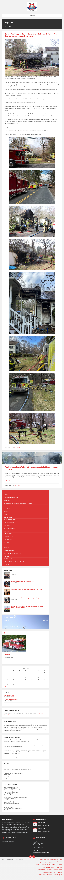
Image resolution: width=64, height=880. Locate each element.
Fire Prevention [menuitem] (51, 866)
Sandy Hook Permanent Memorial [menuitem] (54, 874)
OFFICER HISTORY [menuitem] (58, 871)
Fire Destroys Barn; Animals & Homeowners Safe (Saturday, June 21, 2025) (31, 468)
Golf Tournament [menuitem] (46, 867)
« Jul (5, 686)
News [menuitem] (60, 869)
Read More (7, 480)
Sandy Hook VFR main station (44, 825)
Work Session (41, 822)
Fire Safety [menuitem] (59, 866)
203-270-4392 (40, 850)
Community (12, 696)
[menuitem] (26, 492)
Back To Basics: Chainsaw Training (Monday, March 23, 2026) (26, 598)
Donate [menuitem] (48, 864)
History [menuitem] (52, 867)
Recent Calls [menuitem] (42, 874)
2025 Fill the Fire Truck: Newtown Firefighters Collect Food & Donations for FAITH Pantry (27, 607)
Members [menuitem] (55, 869)
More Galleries (7, 662)
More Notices (7, 703)
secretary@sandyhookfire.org (43, 852)
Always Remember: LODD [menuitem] (56, 859)
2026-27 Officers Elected (17, 573)
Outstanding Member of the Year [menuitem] (48, 872)
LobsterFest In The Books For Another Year (22, 581)
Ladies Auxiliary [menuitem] (41, 869)
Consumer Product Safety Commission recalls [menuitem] (51, 862)
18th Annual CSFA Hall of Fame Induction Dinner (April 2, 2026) (26, 589)
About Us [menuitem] (46, 859)
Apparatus (7, 654)
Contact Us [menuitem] (43, 864)
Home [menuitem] (41, 859)
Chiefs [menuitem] (37, 864)
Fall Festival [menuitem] (59, 864)
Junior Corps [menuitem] (59, 867)
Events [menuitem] (53, 864)
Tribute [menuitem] (60, 876)
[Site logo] (32, 11)
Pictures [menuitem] (60, 872)
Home (6, 26)
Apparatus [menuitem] (59, 861)
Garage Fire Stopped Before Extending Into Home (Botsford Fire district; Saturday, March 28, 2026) (31, 35)
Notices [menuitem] (50, 871)
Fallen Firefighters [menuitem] (42, 866)
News (10, 26)
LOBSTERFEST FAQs (9, 695)
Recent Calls (17, 448)
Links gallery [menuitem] (49, 869)
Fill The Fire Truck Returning (11, 699)
